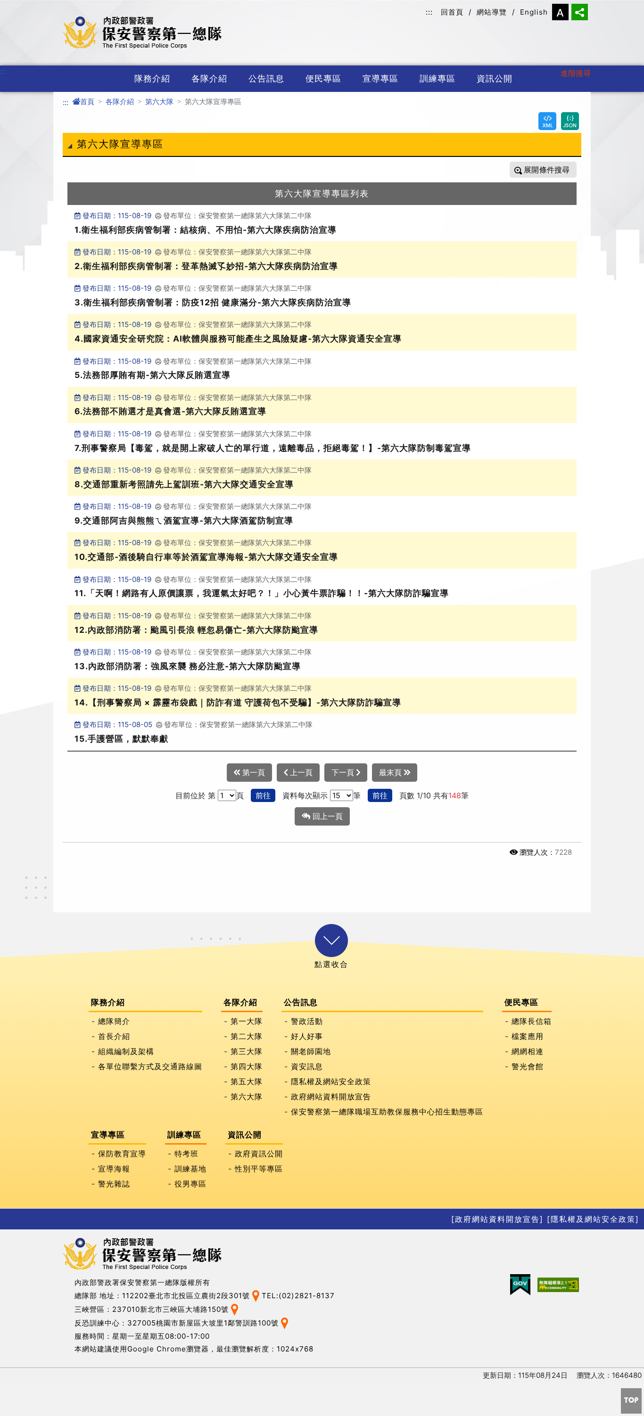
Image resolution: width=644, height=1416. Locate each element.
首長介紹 (114, 1036)
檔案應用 (528, 1036)
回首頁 (452, 12)
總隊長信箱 (532, 1021)
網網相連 (528, 1051)
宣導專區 (380, 78)
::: (429, 12)
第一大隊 (247, 1021)
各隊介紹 (209, 78)
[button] (331, 940)
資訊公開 (494, 78)
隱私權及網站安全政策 (331, 1082)
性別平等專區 (259, 1169)
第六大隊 (159, 101)
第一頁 (252, 772)
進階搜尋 (576, 73)
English (534, 12)
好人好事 (307, 1036)
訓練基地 (190, 1169)
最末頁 (391, 772)
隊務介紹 (152, 78)
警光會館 (528, 1067)
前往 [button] (263, 795)
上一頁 (300, 772)
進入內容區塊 (22, 5)
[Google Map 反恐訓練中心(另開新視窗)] (284, 1322)
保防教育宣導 (122, 1154)
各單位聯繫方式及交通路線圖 (150, 1067)
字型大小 (560, 12)
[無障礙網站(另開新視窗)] (558, 1284)
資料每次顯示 (305, 795)
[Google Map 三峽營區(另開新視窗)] (234, 1308)
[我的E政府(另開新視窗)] (520, 1284)
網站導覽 (492, 12)
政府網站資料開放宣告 (331, 1097)
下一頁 (343, 772)
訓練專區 (437, 78)
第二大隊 (247, 1036)
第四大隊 (247, 1067)
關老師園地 (311, 1051)
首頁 (87, 101)
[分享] (579, 12)
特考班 (186, 1154)
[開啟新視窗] (547, 121)
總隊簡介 (114, 1021)
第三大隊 (247, 1051)
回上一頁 (326, 816)
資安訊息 (307, 1067)
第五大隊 (247, 1082)
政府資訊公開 (259, 1154)
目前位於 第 (195, 795)
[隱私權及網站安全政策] (593, 1219)
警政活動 (307, 1021)
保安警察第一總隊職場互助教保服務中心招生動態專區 (387, 1112)
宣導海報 (114, 1169)
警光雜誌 (114, 1184)
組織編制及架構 (126, 1051)
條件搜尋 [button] (553, 169)
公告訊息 (266, 78)
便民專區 (323, 78)
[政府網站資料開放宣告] (497, 1219)
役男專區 (190, 1184)
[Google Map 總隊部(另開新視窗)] (255, 1295)
